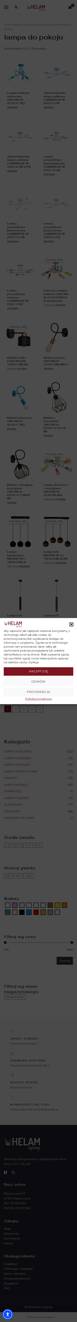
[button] (71, 624)
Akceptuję (38, 671)
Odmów (38, 681)
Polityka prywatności (38, 699)
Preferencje (38, 692)
